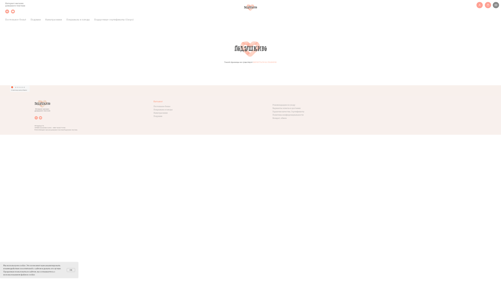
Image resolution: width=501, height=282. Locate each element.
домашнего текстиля (15, 6)
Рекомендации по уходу (284, 105)
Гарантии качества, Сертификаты (288, 111)
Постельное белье (162, 106)
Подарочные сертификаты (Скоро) (114, 19)
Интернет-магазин (14, 3)
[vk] (7, 13)
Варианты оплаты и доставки (287, 108)
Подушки (36, 19)
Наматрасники (53, 19)
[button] (479, 5)
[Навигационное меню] (495, 5)
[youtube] (13, 13)
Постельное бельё (15, 19)
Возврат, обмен (280, 118)
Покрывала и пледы (78, 19)
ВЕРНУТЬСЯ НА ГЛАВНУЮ (265, 62)
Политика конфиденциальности (288, 115)
